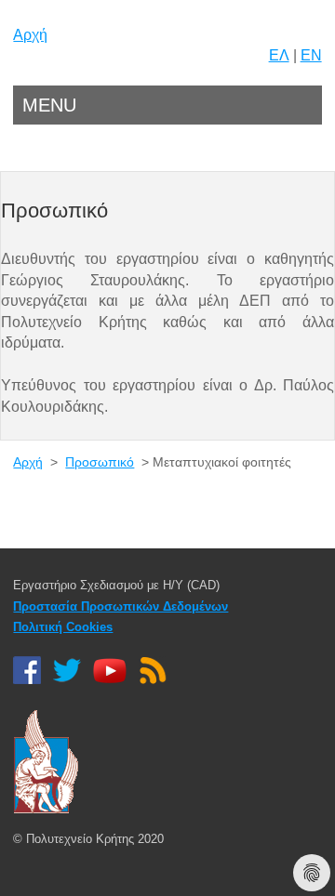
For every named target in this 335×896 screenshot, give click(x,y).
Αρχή (30, 35)
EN (311, 55)
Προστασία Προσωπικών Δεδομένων (120, 606)
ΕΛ (279, 55)
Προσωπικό (99, 462)
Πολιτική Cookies (63, 627)
